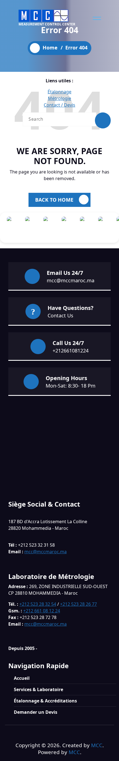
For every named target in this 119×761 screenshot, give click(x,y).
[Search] (103, 120)
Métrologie (59, 98)
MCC (96, 745)
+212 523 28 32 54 (37, 604)
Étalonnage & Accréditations (45, 701)
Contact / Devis (59, 105)
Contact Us (60, 315)
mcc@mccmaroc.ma (70, 280)
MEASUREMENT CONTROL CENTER (47, 24)
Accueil (22, 678)
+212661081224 (71, 350)
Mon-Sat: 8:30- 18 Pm (70, 385)
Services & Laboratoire (38, 689)
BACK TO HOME (54, 199)
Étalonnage (59, 92)
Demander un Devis (35, 712)
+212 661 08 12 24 (41, 611)
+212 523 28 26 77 (78, 604)
